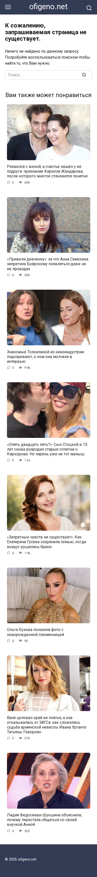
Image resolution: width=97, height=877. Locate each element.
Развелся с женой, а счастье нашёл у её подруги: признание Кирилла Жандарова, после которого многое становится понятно (47, 171)
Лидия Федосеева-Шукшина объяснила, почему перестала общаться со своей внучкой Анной (44, 820)
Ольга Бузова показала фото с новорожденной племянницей (35, 632)
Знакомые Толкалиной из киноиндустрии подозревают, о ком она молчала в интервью (45, 356)
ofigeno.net (48, 6)
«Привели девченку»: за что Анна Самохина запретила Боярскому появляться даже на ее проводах (47, 264)
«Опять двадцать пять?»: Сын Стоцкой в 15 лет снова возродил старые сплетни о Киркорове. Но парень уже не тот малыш (47, 449)
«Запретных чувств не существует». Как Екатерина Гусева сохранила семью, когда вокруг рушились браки (46, 542)
